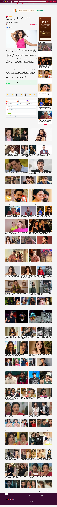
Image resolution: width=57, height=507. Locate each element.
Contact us (30, 497)
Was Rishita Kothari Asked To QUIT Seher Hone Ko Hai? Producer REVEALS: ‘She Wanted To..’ (45, 53)
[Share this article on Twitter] (9, 27)
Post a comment (32, 24)
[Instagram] (10, 499)
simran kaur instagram (19, 116)
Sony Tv (42, 498)
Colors (42, 497)
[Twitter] (7, 499)
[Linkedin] (13, 499)
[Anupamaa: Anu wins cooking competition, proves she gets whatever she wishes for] (45, 115)
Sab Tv (42, 500)
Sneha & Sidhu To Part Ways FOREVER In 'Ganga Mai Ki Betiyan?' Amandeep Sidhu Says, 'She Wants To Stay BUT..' (45, 94)
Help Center (30, 498)
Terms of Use (30, 500)
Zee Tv (42, 496)
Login (51, 1)
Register (54, 1)
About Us (29, 495)
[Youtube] (8, 499)
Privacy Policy (30, 501)
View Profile (9, 25)
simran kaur (13, 116)
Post (9, 113)
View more (45, 124)
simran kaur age (27, 116)
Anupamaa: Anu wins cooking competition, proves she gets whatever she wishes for (45, 121)
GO (47, 1)
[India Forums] (8, 1)
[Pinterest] (12, 499)
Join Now (8, 83)
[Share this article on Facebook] (7, 27)
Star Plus (42, 495)
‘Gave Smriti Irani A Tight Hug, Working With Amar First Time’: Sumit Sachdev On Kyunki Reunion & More (45, 80)
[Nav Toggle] (1, 1)
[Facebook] (5, 499)
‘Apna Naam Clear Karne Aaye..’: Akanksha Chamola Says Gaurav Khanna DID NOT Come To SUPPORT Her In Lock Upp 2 (45, 66)
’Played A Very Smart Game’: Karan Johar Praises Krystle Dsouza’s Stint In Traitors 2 (45, 108)
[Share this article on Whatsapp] (11, 27)
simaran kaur (8, 116)
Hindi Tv (7, 16)
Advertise (29, 496)
